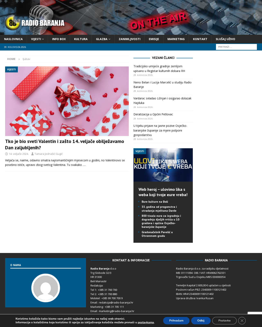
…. (84, 165)
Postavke (224, 321)
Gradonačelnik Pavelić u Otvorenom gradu (157, 234)
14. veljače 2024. (19, 154)
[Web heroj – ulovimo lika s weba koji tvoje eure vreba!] (163, 179)
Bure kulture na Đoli (155, 201)
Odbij (200, 321)
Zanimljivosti (129, 39)
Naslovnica (13, 39)
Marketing (176, 39)
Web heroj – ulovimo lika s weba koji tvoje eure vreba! (163, 192)
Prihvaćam (176, 321)
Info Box (59, 39)
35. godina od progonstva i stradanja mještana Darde (159, 208)
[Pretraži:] (236, 47)
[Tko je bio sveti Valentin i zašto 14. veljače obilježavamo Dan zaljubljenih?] (67, 101)
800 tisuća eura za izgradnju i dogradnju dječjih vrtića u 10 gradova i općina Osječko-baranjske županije (161, 221)
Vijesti (36, 39)
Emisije (154, 39)
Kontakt (200, 39)
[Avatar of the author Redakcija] (45, 298)
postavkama (146, 322)
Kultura (81, 39)
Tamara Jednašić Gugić (49, 154)
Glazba (101, 39)
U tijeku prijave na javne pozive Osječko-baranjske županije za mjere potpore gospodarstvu (160, 130)
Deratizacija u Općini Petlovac (153, 114)
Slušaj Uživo (225, 39)
